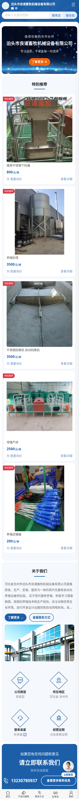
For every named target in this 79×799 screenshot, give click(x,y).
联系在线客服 (39, 770)
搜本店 (56, 15)
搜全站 (70, 15)
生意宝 (55, 796)
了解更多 (38, 62)
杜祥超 (18, 734)
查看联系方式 (41, 617)
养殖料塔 (12, 258)
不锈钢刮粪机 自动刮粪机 (23, 350)
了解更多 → (15, 617)
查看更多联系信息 (58, 780)
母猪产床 (12, 442)
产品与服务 (23, 796)
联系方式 (39, 796)
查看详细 (66, 179)
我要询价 (16, 179)
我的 (71, 796)
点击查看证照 (59, 734)
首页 (8, 796)
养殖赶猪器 (14, 534)
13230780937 (24, 780)
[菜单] (73, 4)
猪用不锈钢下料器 (18, 165)
